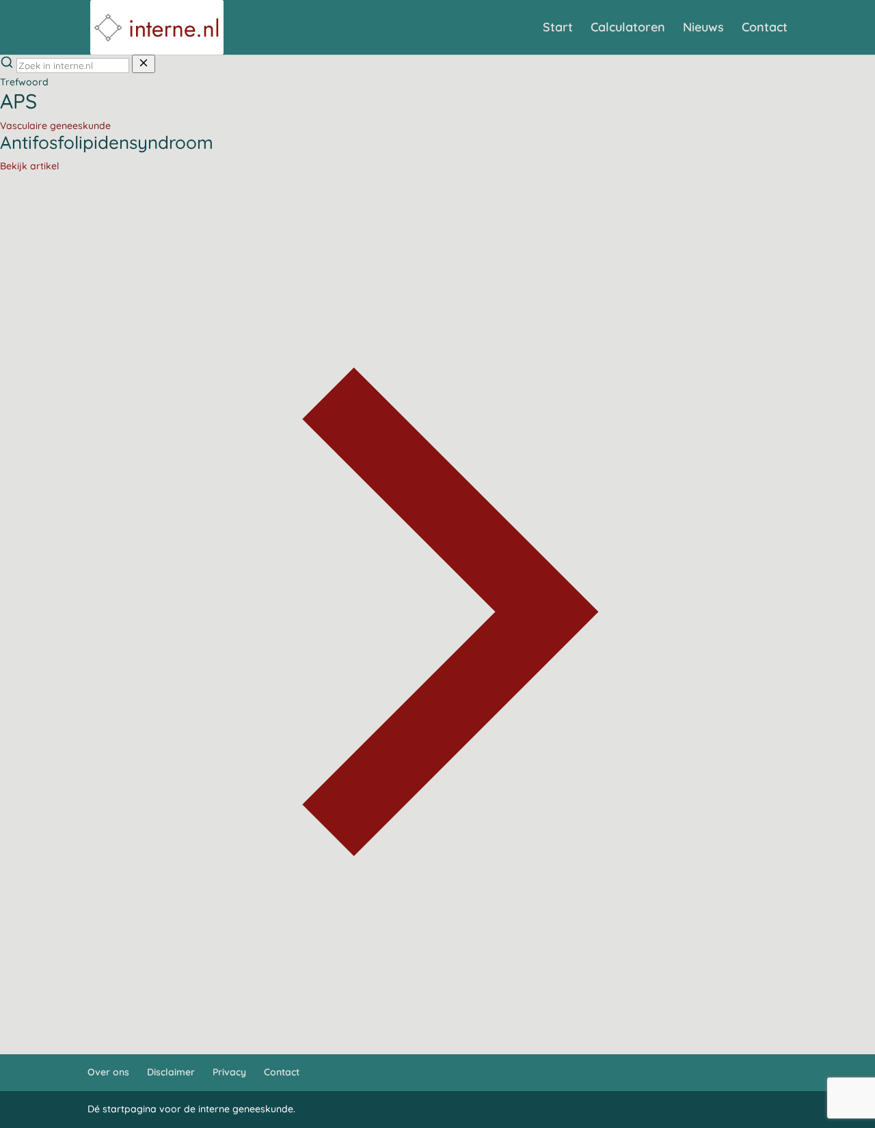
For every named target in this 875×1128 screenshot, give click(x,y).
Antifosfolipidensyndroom (106, 142)
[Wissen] (143, 64)
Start (558, 29)
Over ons (108, 1072)
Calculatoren (628, 29)
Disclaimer (171, 1072)
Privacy (229, 1072)
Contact (765, 29)
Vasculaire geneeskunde (55, 125)
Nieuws (703, 29)
